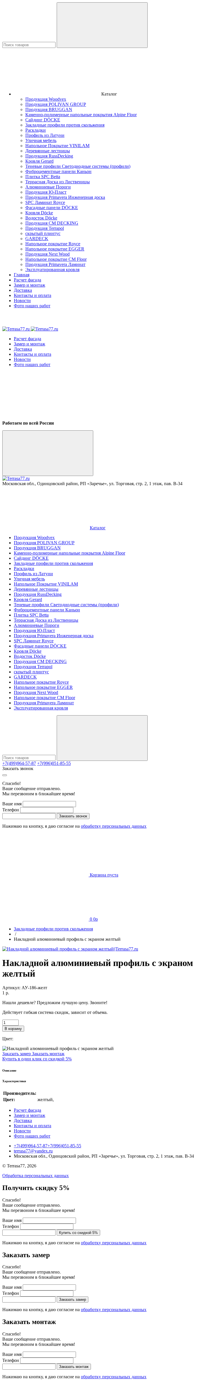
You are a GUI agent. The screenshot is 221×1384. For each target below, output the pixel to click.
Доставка (23, 290)
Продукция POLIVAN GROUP (55, 104)
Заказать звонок (17, 768)
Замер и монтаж (29, 285)
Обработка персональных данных (35, 1175)
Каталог (98, 527)
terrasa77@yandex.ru (33, 1150)
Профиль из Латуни (44, 135)
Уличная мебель (40, 140)
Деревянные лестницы (47, 150)
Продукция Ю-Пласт (45, 192)
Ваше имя (12, 803)
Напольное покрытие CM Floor (56, 259)
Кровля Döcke (39, 212)
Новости (22, 300)
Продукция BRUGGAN (48, 109)
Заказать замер (17, 1053)
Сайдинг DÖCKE (42, 119)
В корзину (13, 1029)
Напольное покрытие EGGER (54, 248)
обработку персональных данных (113, 826)
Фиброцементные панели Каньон (58, 171)
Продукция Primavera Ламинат (55, 264)
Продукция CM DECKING (51, 223)
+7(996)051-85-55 (54, 763)
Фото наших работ (32, 305)
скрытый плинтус (42, 233)
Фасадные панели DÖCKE (51, 207)
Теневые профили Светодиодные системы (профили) (77, 166)
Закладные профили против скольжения (64, 125)
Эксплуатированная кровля (52, 269)
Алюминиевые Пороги (48, 186)
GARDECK (36, 238)
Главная (21, 274)
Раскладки (35, 130)
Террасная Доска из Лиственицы (57, 181)
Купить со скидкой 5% (78, 1233)
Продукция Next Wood (47, 254)
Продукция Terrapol (44, 228)
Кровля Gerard (39, 161)
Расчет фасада (27, 279)
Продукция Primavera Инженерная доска (65, 197)
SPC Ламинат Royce (45, 202)
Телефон (10, 809)
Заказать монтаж (48, 1053)
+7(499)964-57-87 (19, 763)
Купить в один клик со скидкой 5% (37, 1058)
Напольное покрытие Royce (52, 243)
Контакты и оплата (32, 295)
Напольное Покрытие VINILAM (57, 145)
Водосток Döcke (41, 217)
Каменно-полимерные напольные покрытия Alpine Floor (81, 114)
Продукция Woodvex (45, 99)
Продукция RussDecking (49, 155)
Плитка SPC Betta (42, 176)
